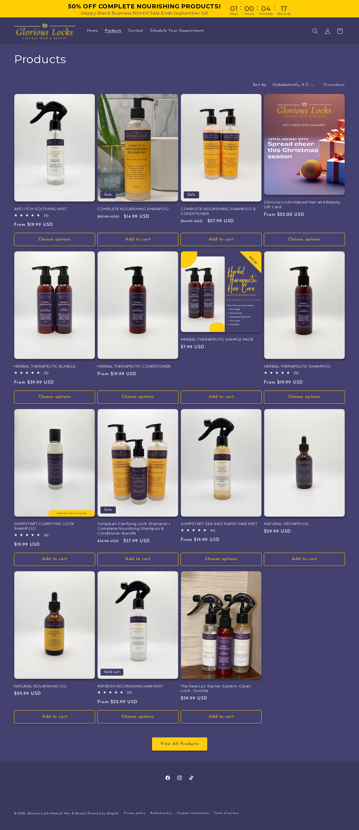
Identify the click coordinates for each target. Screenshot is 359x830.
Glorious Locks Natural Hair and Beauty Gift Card (302, 204)
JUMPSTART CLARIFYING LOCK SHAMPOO (44, 526)
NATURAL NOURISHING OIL (40, 686)
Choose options (54, 239)
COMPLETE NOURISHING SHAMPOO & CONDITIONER (218, 211)
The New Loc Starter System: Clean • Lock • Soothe (217, 688)
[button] (315, 31)
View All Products (179, 744)
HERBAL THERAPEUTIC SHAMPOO (297, 366)
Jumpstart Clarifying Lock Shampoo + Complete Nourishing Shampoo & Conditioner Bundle (134, 528)
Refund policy (161, 813)
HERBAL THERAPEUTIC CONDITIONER (134, 366)
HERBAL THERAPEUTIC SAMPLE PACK (217, 339)
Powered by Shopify (103, 813)
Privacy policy (134, 813)
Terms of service (226, 813)
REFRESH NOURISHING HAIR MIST (130, 686)
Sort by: (260, 85)
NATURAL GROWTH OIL (286, 523)
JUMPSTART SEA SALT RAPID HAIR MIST (219, 523)
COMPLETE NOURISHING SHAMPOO (133, 209)
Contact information (193, 813)
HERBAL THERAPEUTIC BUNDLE (45, 366)
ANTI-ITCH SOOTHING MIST (40, 209)
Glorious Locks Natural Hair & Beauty (56, 813)
